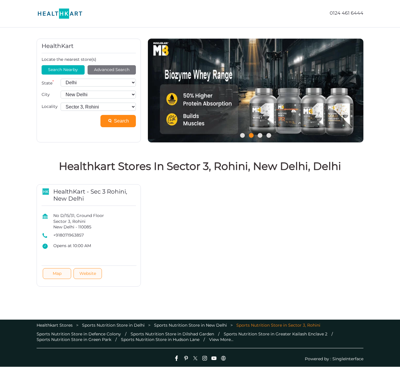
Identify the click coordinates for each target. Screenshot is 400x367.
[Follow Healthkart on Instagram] (204, 359)
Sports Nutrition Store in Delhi (113, 325)
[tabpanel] (255, 90)
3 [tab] (260, 135)
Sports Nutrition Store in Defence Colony (79, 334)
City (46, 94)
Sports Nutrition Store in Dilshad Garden (172, 334)
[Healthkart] (60, 14)
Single (347, 358)
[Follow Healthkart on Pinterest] (186, 359)
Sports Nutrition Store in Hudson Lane (160, 339)
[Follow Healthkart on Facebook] (176, 359)
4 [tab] (268, 135)
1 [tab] (242, 135)
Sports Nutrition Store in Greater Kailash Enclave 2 (275, 334)
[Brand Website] (223, 359)
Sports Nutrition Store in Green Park (74, 339)
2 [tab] (251, 135)
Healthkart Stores (55, 325)
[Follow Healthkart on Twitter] (195, 359)
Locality (50, 106)
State (48, 83)
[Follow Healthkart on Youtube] (214, 359)
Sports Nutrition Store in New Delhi (190, 325)
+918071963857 (68, 235)
